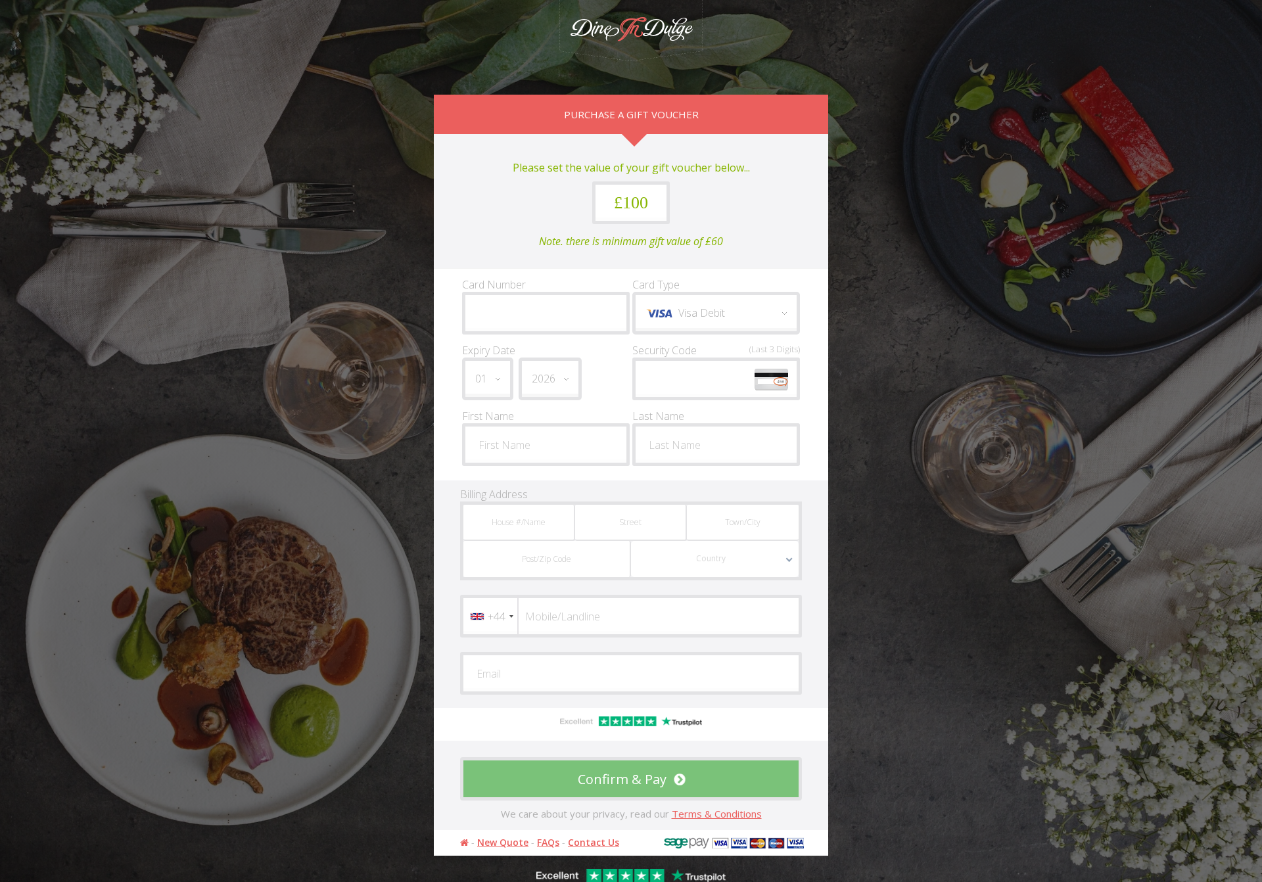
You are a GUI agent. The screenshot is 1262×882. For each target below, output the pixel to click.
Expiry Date (488, 350)
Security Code (716, 350)
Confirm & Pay (624, 779)
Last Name (658, 416)
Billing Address (494, 494)
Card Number (494, 284)
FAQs (548, 842)
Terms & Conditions (717, 813)
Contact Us (593, 842)
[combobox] (490, 616)
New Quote (502, 842)
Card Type (656, 284)
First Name (488, 416)
